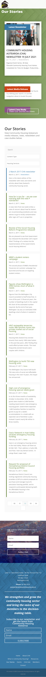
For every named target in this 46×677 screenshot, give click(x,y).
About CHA (26, 655)
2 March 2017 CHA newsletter (22, 171)
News (23, 203)
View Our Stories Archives (22, 111)
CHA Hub (27, 662)
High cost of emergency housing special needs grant (21, 389)
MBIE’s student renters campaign (19, 258)
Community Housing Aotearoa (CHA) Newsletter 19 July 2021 (21, 53)
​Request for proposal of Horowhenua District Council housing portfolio (22, 466)
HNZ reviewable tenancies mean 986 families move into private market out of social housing (22, 328)
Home (18, 655)
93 (31, 503)
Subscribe (23, 640)
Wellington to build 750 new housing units (21, 362)
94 (36, 503)
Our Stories (10, 662)
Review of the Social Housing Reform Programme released (22, 229)
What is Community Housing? (18, 659)
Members (36, 662)
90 (15, 503)
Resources (34, 659)
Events (19, 662)
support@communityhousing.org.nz (23, 587)
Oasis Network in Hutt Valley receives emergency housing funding (22, 434)
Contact (23, 665)
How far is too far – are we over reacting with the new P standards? (23, 198)
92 (26, 503)
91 (20, 503)
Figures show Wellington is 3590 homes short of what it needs (21, 286)
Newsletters (24, 59)
